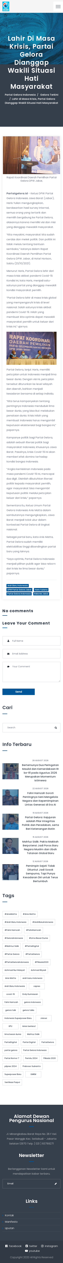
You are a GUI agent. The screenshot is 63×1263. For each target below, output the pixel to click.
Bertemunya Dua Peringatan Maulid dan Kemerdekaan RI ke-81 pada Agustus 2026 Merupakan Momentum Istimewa (40, 772)
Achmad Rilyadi (38, 970)
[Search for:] (31, 727)
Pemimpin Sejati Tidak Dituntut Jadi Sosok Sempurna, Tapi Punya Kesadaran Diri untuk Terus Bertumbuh (40, 873)
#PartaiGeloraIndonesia (17, 962)
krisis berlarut (29, 1026)
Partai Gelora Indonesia (20, 95)
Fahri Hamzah (11, 1002)
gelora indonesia (32, 1002)
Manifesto (11, 1222)
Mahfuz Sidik (33, 1034)
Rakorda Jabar (41, 593)
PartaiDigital (11, 1042)
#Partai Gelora (12, 954)
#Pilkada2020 (41, 962)
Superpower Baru (13, 1074)
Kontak (9, 1215)
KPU (10, 1026)
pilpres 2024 (11, 1066)
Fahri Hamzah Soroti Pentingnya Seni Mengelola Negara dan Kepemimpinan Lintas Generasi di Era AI (40, 798)
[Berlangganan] (56, 1184)
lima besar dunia (13, 1034)
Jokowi (43, 1018)
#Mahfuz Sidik (12, 946)
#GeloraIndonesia (14, 938)
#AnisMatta (11, 914)
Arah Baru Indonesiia (17, 585)
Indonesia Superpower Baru (18, 1018)
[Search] (56, 727)
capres (36, 986)
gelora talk (10, 1010)
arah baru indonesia (32, 978)
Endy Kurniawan (30, 994)
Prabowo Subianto (32, 1066)
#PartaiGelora (32, 954)
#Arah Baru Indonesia (15, 922)
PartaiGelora (48, 1042)
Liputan (9, 1228)
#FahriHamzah (33, 930)
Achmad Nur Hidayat (15, 970)
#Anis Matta (29, 914)
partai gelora (11, 1050)
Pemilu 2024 (31, 1058)
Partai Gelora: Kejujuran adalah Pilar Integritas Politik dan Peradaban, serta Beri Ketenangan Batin (40, 823)
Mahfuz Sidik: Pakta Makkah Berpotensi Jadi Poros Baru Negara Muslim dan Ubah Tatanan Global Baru (40, 847)
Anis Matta (10, 978)
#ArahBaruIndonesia (42, 922)
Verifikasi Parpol (12, 1082)
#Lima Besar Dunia (38, 938)
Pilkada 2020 (49, 1058)
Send (18, 692)
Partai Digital (29, 1042)
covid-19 (10, 994)
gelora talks (28, 1010)
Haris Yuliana (41, 589)
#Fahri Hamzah (12, 930)
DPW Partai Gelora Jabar (19, 589)
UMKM (33, 1074)
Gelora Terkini (49, 95)
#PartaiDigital (32, 946)
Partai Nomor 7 (12, 1058)
